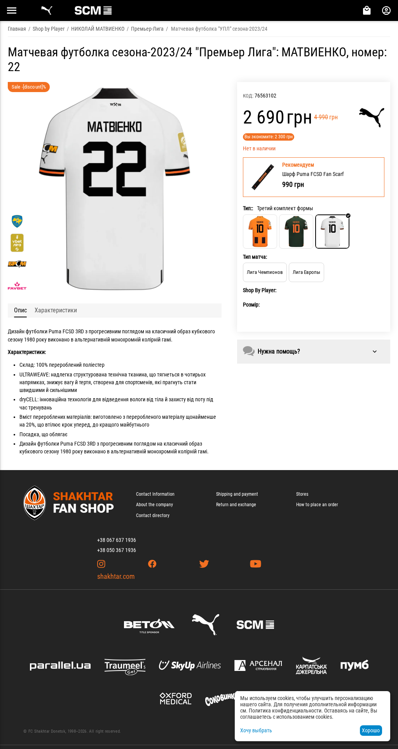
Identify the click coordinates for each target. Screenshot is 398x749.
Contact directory (152, 515)
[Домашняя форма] (260, 231)
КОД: (248, 96)
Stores (302, 494)
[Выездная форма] (296, 231)
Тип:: (248, 208)
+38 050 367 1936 (116, 550)
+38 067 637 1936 (116, 540)
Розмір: (251, 304)
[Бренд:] (371, 117)
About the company (154, 504)
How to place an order (317, 504)
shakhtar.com (116, 576)
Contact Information (155, 494)
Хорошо (371, 730)
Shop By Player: (259, 290)
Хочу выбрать (256, 730)
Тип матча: (255, 257)
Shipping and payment (237, 494)
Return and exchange (236, 504)
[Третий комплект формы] (332, 231)
